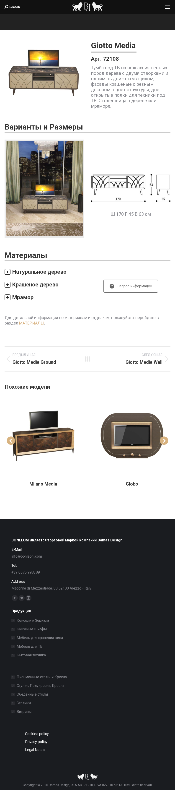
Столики (24, 703)
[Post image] (43, 436)
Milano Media (43, 484)
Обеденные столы (32, 694)
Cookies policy (37, 734)
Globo (132, 484)
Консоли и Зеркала (33, 620)
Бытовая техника (31, 655)
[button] (11, 441)
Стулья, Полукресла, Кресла (40, 685)
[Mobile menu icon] (167, 7)
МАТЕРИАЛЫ (31, 323)
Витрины (24, 711)
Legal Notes (35, 750)
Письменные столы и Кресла (42, 677)
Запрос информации (135, 286)
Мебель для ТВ (29, 646)
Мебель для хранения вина (40, 638)
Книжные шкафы (32, 629)
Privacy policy (36, 742)
